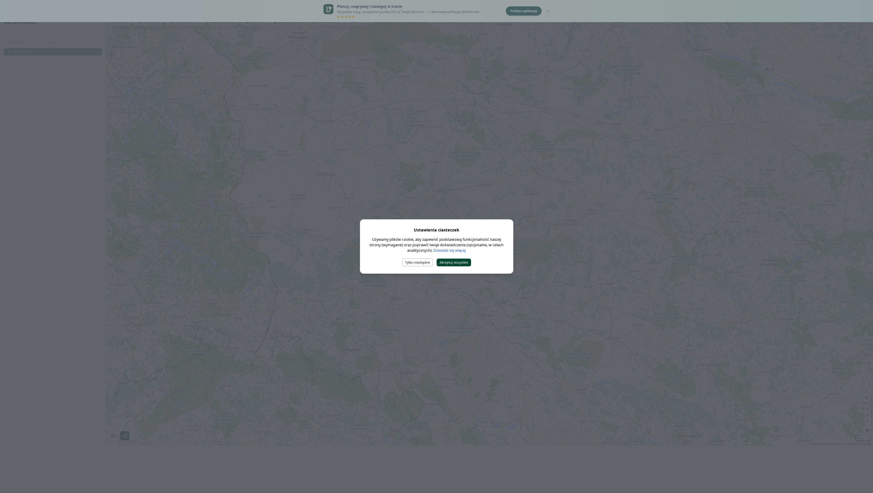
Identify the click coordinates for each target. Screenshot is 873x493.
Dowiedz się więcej (449, 250)
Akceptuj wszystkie (454, 262)
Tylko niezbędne (417, 262)
